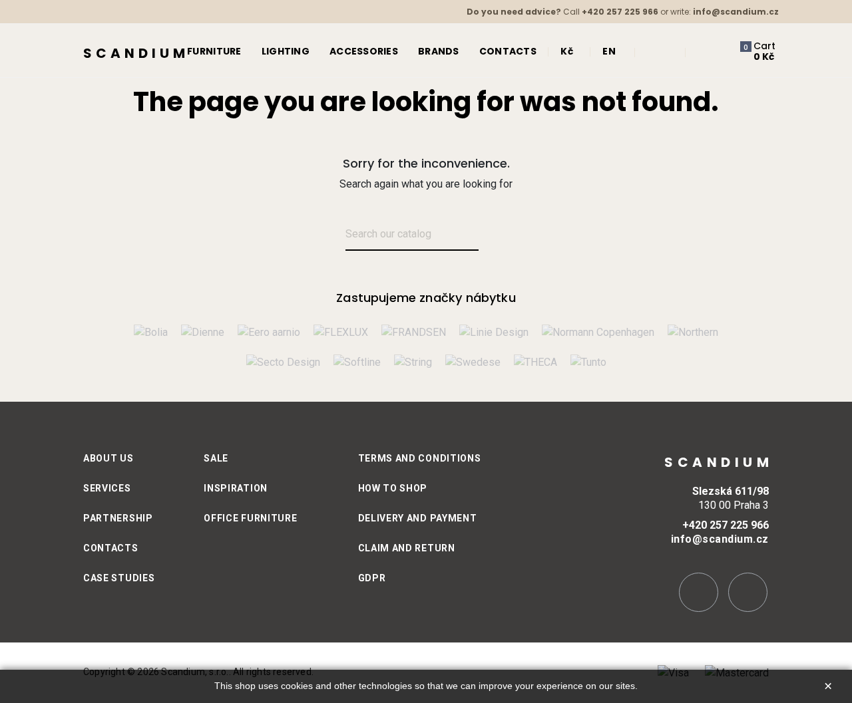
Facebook (747, 592)
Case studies (118, 578)
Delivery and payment (417, 518)
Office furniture (250, 518)
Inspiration (236, 488)
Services (107, 488)
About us (108, 458)
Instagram (698, 592)
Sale (216, 458)
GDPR (372, 578)
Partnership (118, 518)
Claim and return (406, 548)
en (609, 51)
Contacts (110, 548)
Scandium (136, 53)
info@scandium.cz (736, 11)
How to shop (393, 488)
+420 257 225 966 (620, 11)
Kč (566, 51)
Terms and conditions (419, 458)
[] (494, 235)
